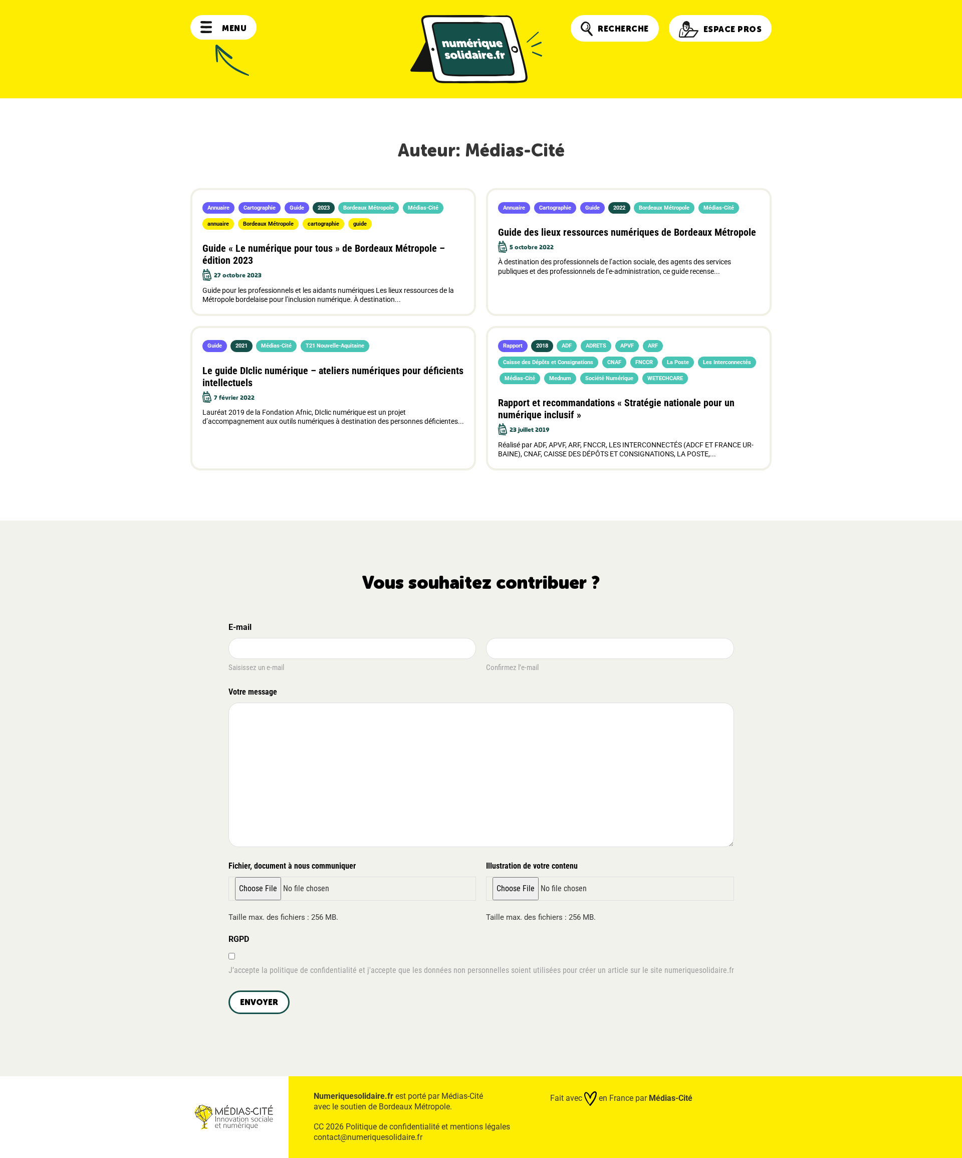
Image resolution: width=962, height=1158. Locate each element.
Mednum (560, 378)
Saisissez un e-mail (256, 667)
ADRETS (596, 346)
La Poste (678, 362)
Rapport (513, 346)
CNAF (614, 362)
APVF (627, 346)
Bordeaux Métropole (368, 208)
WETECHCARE (665, 378)
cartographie (323, 224)
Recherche (623, 29)
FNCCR (644, 362)
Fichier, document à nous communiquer (292, 866)
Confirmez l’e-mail (512, 667)
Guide (297, 208)
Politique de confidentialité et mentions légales (428, 1126)
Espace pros (732, 29)
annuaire (218, 224)
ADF (567, 346)
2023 (324, 208)
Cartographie (260, 208)
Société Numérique (609, 378)
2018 (542, 346)
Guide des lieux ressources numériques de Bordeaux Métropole (627, 232)
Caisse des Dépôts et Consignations (548, 362)
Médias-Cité (423, 208)
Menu (234, 28)
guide (360, 224)
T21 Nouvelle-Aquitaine (335, 346)
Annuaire (218, 208)
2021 (241, 346)
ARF (653, 346)
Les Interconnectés (727, 362)
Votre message (252, 692)
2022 (619, 208)
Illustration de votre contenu (532, 866)
